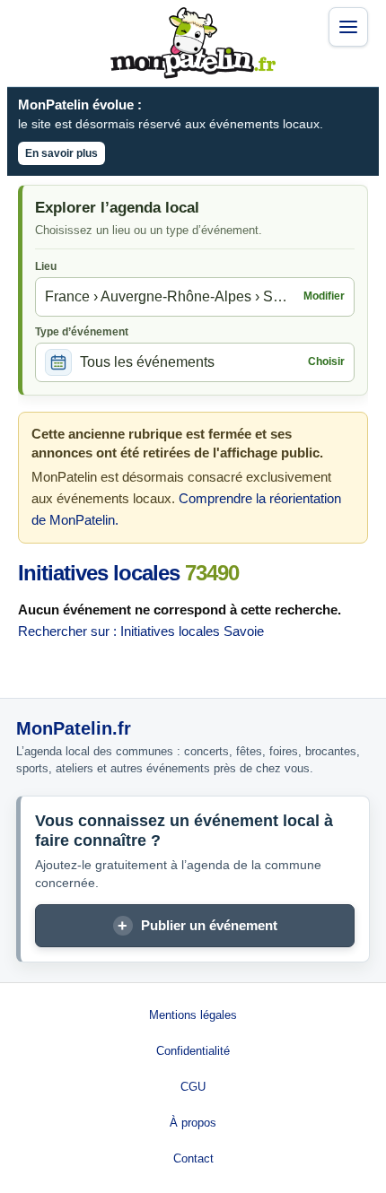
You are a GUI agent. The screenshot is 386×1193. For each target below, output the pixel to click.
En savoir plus (61, 153)
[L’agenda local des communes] (193, 43)
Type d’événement (81, 332)
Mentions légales (193, 1015)
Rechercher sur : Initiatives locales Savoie (141, 631)
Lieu (46, 266)
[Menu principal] (348, 27)
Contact (193, 1158)
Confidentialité (193, 1051)
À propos (193, 1122)
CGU (193, 1086)
